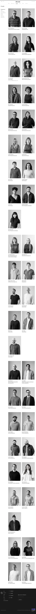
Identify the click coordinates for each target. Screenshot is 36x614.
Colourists (2, 16)
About (4, 597)
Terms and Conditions (6, 600)
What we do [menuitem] (12, 3)
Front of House (3, 12)
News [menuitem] (20, 3)
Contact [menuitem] (26, 3)
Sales (1, 10)
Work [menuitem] (9, 3)
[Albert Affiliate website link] (33, 610)
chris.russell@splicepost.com (13, 80)
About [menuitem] (23, 3)
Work (4, 591)
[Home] (18, 1)
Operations (2, 17)
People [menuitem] (17, 3)
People (4, 594)
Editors (2, 13)
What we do (5, 592)
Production (2, 11)
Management (3, 9)
